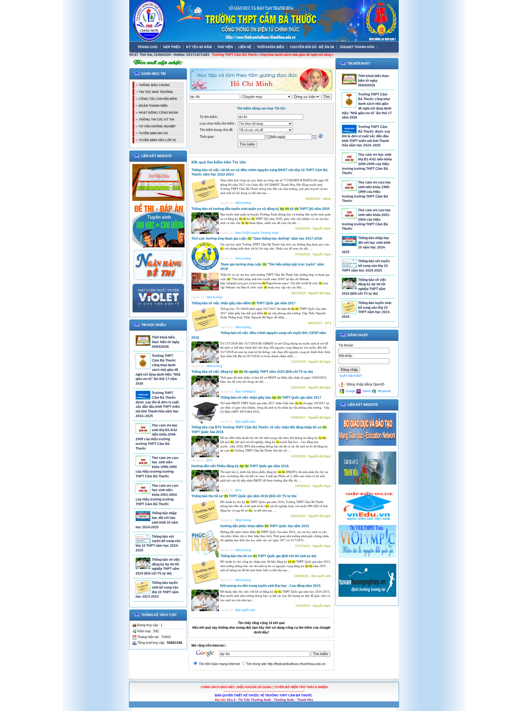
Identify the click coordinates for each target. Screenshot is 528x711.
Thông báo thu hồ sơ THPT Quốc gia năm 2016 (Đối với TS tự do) (243, 496)
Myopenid (384, 391)
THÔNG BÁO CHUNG (154, 85)
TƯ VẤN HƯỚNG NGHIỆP (157, 126)
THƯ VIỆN (225, 47)
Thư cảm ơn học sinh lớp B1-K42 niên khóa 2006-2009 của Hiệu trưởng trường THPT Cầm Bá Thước (367, 164)
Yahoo (366, 391)
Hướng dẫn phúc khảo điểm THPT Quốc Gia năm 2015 (264, 526)
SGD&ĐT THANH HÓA (357, 47)
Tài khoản (346, 345)
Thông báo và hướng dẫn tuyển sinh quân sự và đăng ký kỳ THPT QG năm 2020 (260, 209)
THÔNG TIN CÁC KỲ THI (156, 119)
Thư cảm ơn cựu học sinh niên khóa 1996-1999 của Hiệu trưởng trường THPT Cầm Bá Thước (157, 467)
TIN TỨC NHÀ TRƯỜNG (156, 92)
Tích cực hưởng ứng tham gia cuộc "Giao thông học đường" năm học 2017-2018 (256, 238)
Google (350, 391)
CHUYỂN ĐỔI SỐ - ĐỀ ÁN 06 (312, 47)
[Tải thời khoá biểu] (158, 200)
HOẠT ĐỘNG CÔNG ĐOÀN (158, 112)
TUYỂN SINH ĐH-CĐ (153, 133)
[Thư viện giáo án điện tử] (158, 312)
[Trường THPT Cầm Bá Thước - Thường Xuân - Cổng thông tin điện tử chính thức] (264, 20)
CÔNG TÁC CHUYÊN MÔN (158, 98)
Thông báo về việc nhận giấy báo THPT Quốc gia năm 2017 (270, 398)
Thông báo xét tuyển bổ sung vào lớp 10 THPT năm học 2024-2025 (366, 265)
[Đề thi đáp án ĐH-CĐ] (158, 246)
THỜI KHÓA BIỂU (270, 47)
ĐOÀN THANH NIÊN (153, 105)
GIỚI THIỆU (172, 47)
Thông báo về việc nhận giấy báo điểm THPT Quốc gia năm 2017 (243, 303)
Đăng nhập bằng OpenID (365, 384)
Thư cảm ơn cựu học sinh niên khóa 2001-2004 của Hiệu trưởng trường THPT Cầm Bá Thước (157, 495)
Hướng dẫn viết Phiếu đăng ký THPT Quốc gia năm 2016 (240, 466)
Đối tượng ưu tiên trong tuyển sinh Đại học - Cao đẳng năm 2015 (270, 586)
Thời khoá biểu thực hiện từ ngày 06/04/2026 (166, 342)
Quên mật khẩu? (351, 375)
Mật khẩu (345, 356)
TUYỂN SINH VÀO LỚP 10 (157, 140)
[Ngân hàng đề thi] (158, 280)
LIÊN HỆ (244, 47)
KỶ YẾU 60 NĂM (199, 47)
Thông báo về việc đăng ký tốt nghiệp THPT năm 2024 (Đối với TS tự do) (252, 372)
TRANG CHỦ (148, 47)
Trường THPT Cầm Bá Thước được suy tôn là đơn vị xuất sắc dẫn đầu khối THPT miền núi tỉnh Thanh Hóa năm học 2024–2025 (366, 136)
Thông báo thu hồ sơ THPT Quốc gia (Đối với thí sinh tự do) (268, 556)
